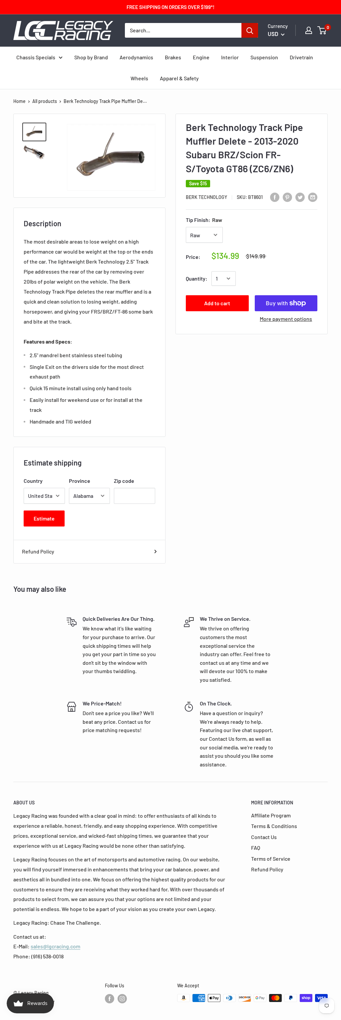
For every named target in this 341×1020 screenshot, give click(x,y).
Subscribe (170, 562)
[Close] (247, 436)
